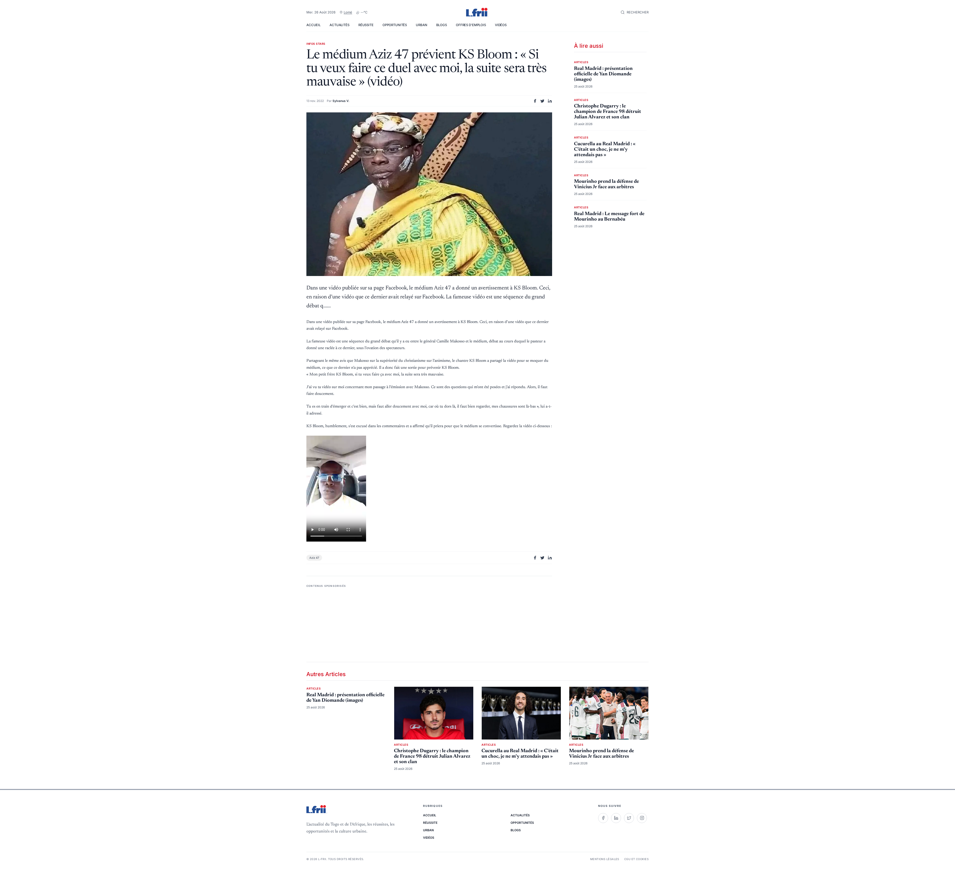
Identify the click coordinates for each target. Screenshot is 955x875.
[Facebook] (603, 818)
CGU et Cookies (636, 859)
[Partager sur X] (542, 101)
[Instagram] (642, 818)
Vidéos (501, 25)
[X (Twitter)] (629, 818)
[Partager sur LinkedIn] (550, 101)
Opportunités (394, 25)
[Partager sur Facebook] (535, 101)
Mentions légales (604, 859)
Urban (421, 25)
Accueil (313, 25)
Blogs (441, 25)
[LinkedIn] (616, 818)
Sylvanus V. (341, 101)
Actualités (339, 25)
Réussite (366, 25)
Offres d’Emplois (471, 25)
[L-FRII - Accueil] (477, 12)
